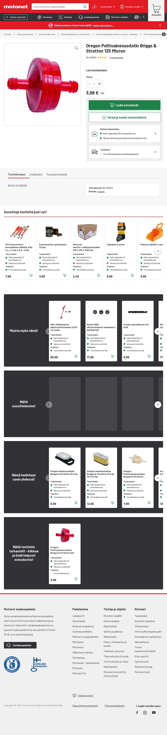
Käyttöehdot (110, 666)
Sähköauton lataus (82, 652)
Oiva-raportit (142, 656)
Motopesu (78, 641)
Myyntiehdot (110, 626)
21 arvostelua (116, 57)
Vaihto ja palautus (113, 631)
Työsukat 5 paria (116, 244)
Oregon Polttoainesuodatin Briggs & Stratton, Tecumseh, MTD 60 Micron (137, 474)
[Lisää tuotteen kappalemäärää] (99, 84)
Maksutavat (110, 636)
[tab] (44, 17)
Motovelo (77, 668)
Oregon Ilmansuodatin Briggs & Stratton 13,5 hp (64, 472)
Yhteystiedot (142, 626)
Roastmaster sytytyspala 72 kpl (52, 246)
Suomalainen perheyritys (148, 636)
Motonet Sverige (143, 666)
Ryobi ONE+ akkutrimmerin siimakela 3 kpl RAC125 (101, 327)
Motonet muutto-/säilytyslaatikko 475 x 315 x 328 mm (86, 247)
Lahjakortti (78, 615)
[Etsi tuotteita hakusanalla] (85, 6)
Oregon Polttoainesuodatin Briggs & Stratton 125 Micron (62, 550)
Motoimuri (78, 647)
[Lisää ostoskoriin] (31, 275)
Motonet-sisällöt (113, 615)
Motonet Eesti (142, 671)
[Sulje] (160, 25)
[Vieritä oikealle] (164, 34)
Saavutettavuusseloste (85, 705)
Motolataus (78, 657)
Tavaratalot (141, 615)
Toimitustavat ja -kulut (116, 661)
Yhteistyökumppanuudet (148, 631)
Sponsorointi (142, 661)
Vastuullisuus (142, 641)
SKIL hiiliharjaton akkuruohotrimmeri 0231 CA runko (63, 327)
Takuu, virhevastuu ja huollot (115, 643)
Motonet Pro (79, 673)
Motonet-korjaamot (83, 626)
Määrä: (89, 77)
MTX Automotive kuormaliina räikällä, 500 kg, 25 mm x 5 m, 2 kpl (18, 247)
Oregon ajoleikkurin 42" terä (136, 326)
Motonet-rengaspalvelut (85, 636)
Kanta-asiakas (112, 621)
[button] (157, 251)
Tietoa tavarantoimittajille (145, 649)
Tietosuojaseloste (114, 705)
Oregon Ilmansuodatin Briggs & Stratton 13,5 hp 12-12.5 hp (100, 474)
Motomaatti (78, 621)
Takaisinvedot (85, 695)
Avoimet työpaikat (145, 621)
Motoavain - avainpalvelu (85, 662)
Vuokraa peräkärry (82, 631)
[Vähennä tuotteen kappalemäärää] (89, 84)
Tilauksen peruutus (114, 651)
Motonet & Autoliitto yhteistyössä (115, 673)
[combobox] (56, 6)
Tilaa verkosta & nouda (116, 656)
